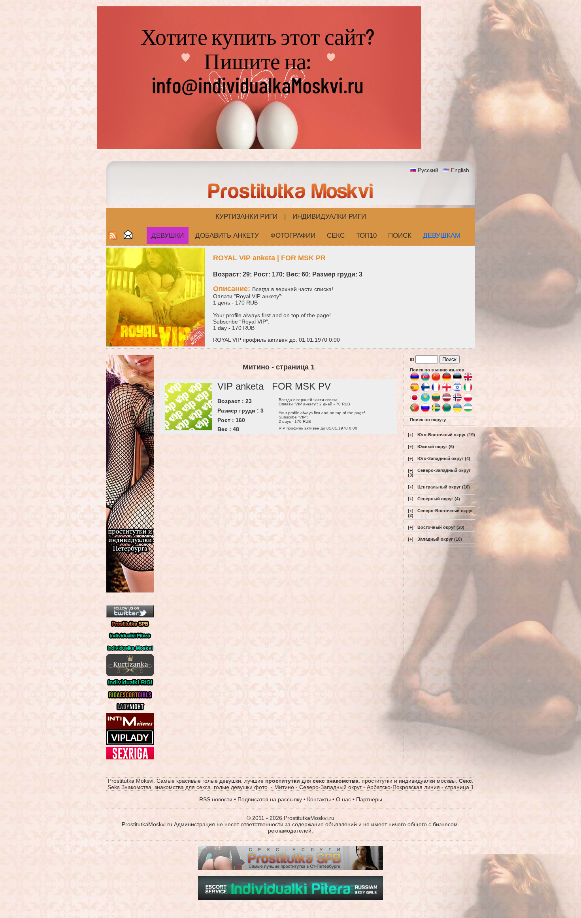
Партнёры (369, 799)
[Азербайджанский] (425, 380)
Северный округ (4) (438, 498)
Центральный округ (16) (443, 487)
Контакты (319, 799)
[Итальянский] (468, 390)
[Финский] (425, 390)
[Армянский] (414, 380)
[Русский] (425, 411)
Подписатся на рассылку (270, 799)
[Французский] (436, 390)
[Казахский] (425, 400)
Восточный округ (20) (440, 527)
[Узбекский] (468, 411)
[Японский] (414, 400)
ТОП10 (366, 235)
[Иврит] (457, 390)
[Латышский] (446, 400)
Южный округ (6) (435, 446)
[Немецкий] (446, 380)
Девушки (167, 235)
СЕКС (336, 235)
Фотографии (292, 235)
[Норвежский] (457, 400)
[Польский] (468, 400)
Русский (428, 170)
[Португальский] (414, 411)
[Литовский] (436, 400)
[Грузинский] (446, 390)
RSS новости (215, 799)
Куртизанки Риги (246, 216)
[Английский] (468, 380)
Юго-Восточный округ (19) (446, 434)
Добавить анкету (227, 235)
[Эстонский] (457, 380)
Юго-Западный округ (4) (443, 458)
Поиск (399, 235)
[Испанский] (414, 390)
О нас (343, 799)
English (460, 170)
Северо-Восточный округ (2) (440, 513)
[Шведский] (436, 411)
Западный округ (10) (439, 539)
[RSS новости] (112, 238)
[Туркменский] (446, 411)
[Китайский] (436, 380)
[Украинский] (457, 411)
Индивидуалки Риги (329, 216)
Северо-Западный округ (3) (439, 472)
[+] (410, 434)
